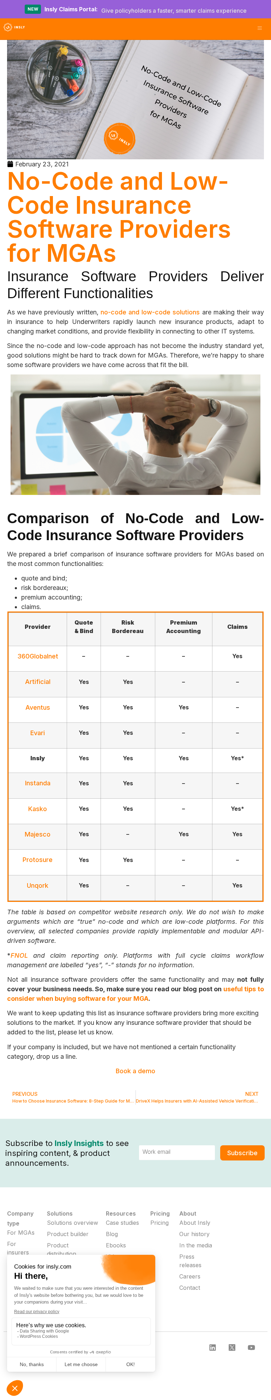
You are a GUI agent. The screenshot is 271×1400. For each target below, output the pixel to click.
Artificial (37, 681)
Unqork (37, 885)
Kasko (37, 809)
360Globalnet (37, 656)
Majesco (37, 834)
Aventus (37, 707)
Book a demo (135, 1071)
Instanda (37, 783)
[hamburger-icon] (259, 29)
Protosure (38, 859)
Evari (37, 733)
